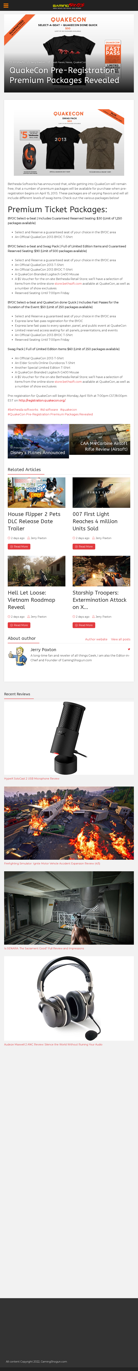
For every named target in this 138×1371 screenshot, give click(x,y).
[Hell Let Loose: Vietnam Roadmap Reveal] (36, 571)
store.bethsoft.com (68, 283)
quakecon (69, 409)
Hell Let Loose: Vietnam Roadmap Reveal (31, 600)
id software (50, 409)
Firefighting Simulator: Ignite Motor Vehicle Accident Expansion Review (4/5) (52, 863)
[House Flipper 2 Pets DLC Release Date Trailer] (36, 492)
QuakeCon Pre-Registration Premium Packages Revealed (51, 414)
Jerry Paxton (38, 62)
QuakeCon (79, 62)
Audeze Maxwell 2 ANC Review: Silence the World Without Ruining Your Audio (53, 1044)
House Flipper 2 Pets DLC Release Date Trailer (34, 521)
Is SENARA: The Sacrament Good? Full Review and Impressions (44, 948)
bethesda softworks (24, 409)
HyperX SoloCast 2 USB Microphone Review (31, 778)
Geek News (58, 62)
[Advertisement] (31, 1109)
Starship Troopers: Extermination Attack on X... (99, 600)
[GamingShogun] (69, 5)
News (69, 62)
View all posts (120, 639)
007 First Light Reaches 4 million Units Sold (95, 521)
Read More (21, 546)
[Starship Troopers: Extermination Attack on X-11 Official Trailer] (101, 571)
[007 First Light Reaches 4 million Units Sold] (101, 492)
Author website (96, 639)
